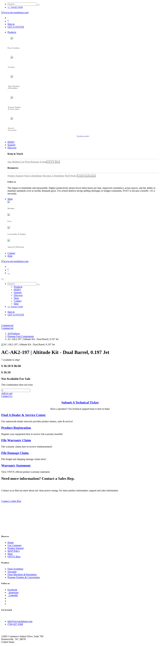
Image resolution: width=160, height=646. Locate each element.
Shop (10, 553)
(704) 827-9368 (15, 624)
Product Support (16, 175)
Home (11, 542)
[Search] (38, 4)
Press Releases (32, 161)
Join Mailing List (16, 161)
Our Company (15, 545)
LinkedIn (13, 595)
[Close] (2, 279)
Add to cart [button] (6, 393)
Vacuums (12, 571)
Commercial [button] (7, 325)
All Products (14, 333)
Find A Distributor (33, 175)
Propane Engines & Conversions (24, 577)
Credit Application (86, 175)
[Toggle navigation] (9, 273)
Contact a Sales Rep (11, 501)
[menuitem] (12, 32)
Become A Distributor (53, 175)
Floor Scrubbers (15, 569)
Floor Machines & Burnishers (22, 574)
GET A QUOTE (16, 27)
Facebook (12, 589)
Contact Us (6, 396)
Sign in (11, 24)
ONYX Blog (53, 161)
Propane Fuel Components (21, 336)
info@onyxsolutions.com (20, 621)
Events (43, 161)
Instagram (13, 592)
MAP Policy (71, 175)
